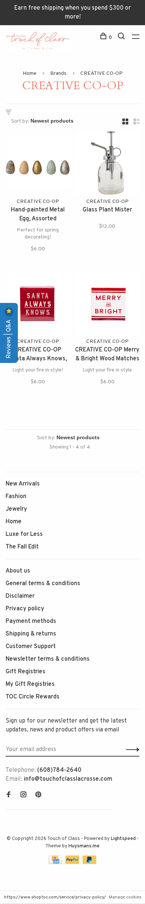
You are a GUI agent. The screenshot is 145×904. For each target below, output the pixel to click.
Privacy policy (25, 609)
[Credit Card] (56, 862)
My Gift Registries (30, 684)
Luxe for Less (24, 534)
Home (29, 73)
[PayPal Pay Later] (89, 862)
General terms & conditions (43, 583)
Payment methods (31, 621)
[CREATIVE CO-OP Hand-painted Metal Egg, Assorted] (38, 164)
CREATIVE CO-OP (101, 73)
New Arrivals (23, 484)
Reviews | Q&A (9, 338)
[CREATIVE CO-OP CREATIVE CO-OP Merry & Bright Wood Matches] (107, 304)
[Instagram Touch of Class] (23, 795)
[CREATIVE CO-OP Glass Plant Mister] (107, 164)
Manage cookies (125, 897)
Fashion (16, 496)
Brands (58, 73)
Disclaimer (20, 596)
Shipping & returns (31, 634)
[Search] (122, 37)
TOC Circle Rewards (32, 697)
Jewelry (16, 509)
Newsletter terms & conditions (48, 659)
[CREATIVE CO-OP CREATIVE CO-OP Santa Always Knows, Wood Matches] (38, 304)
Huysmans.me (84, 846)
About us (18, 571)
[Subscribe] (130, 749)
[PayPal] (73, 862)
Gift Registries (25, 672)
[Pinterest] (38, 795)
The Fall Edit (22, 547)
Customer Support (31, 646)
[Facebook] (9, 795)
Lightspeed (123, 839)
